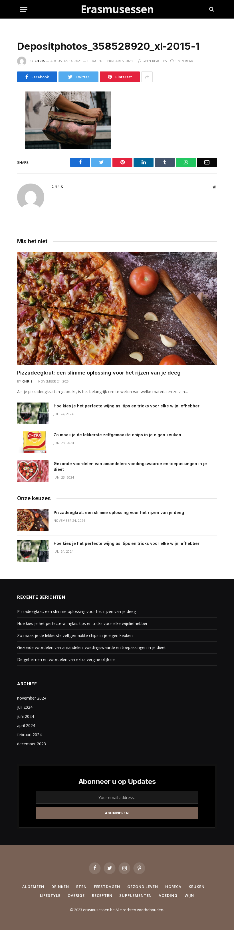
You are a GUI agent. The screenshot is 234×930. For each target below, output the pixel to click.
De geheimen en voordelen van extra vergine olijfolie (66, 659)
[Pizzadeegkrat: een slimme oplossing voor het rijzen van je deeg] (117, 308)
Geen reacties (154, 61)
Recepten (102, 895)
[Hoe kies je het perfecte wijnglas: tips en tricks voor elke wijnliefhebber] (33, 413)
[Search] (211, 9)
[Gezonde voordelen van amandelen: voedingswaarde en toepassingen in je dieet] (33, 471)
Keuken (196, 886)
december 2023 (31, 743)
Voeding (168, 895)
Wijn (189, 895)
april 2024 (26, 725)
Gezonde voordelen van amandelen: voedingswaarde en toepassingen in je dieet (130, 466)
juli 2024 (25, 707)
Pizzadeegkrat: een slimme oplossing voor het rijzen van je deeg (99, 373)
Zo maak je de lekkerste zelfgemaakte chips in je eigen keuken (117, 434)
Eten (81, 886)
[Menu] (23, 9)
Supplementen (135, 895)
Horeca (173, 886)
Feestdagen (107, 886)
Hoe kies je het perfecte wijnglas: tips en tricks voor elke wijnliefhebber (126, 405)
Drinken (60, 886)
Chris (40, 61)
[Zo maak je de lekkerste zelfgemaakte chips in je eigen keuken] (33, 442)
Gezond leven (142, 886)
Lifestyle (50, 895)
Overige (76, 895)
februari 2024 (29, 734)
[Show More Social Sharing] (147, 76)
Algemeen (33, 886)
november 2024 (31, 698)
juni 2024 (25, 716)
